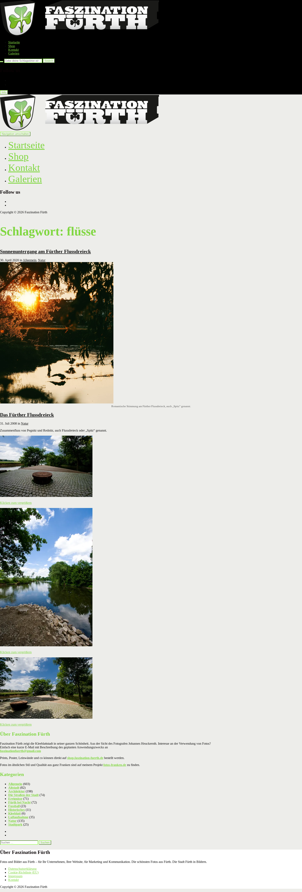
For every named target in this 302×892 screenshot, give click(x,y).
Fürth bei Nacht (19, 802)
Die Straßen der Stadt (23, 795)
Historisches (16, 809)
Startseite (14, 42)
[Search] (1, 61)
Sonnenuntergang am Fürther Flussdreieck (45, 251)
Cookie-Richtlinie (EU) (23, 872)
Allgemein (29, 260)
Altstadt (13, 787)
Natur (41, 260)
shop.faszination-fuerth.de (85, 758)
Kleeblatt (14, 813)
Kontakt (13, 49)
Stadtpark (15, 824)
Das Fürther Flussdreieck (27, 414)
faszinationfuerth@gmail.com (20, 751)
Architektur (16, 791)
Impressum (15, 876)
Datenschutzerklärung (22, 868)
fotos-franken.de (114, 765)
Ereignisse (15, 798)
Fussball (14, 806)
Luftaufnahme (18, 817)
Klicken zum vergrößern (16, 503)
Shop (11, 46)
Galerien (13, 53)
